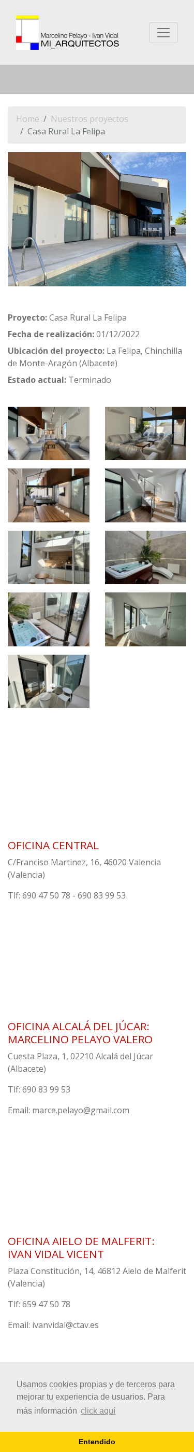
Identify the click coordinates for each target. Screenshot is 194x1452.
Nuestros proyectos (89, 119)
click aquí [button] (98, 1410)
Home (27, 119)
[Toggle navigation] (163, 32)
